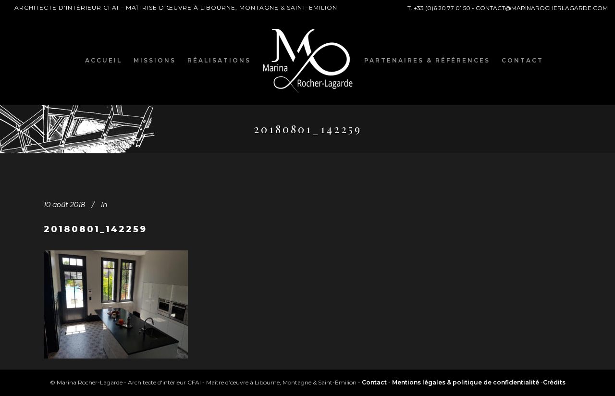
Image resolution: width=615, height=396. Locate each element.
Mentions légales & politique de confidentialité (465, 382)
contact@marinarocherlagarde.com (542, 8)
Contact (374, 382)
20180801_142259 (95, 229)
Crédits (554, 382)
